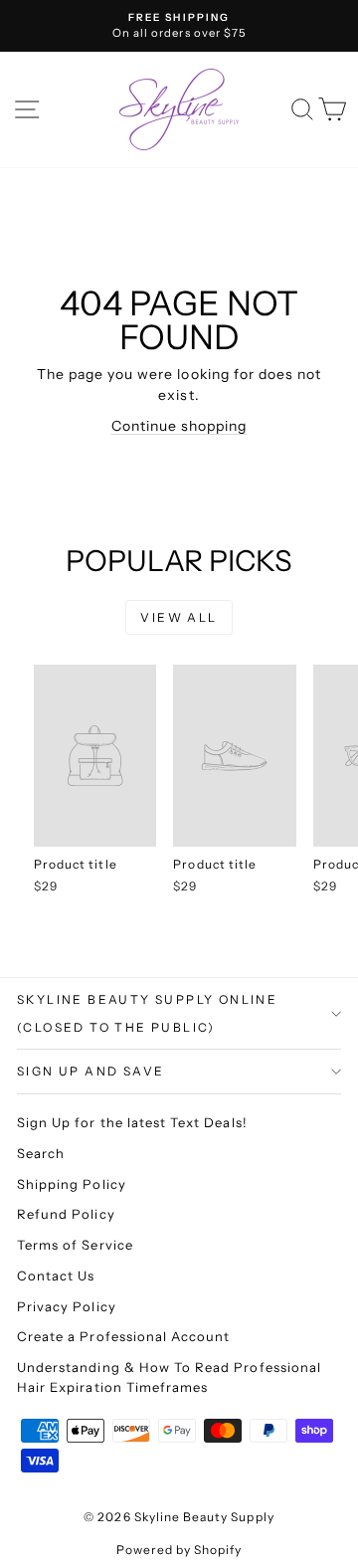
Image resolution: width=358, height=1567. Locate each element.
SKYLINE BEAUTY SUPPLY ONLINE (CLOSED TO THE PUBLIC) (147, 1013)
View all (178, 617)
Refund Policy (66, 1214)
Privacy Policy (66, 1306)
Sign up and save (90, 1071)
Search (41, 1153)
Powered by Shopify (179, 1549)
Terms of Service (75, 1245)
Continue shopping (179, 426)
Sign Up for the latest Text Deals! (132, 1122)
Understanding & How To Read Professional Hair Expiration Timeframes (169, 1377)
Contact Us (56, 1275)
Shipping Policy (71, 1184)
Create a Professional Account (123, 1336)
